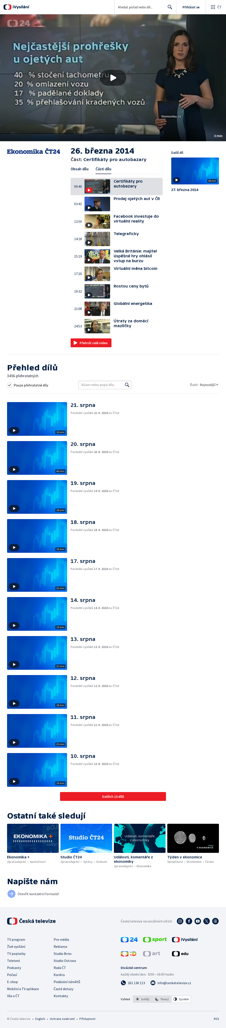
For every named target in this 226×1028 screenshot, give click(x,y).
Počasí (12, 974)
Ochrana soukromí (62, 1019)
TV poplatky (16, 953)
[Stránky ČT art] (151, 955)
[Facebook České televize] (188, 921)
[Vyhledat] (127, 385)
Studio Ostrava (65, 960)
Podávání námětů (67, 982)
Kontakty (61, 996)
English (40, 1019)
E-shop (12, 982)
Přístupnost (87, 1019)
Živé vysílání (16, 946)
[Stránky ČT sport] (155, 941)
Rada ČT (60, 967)
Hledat (170, 7)
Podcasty (14, 967)
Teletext (13, 960)
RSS (216, 1019)
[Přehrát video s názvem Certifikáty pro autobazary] (113, 78)
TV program (16, 939)
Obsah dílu (80, 168)
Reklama (60, 946)
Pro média (61, 939)
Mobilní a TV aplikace (23, 989)
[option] (142, 999)
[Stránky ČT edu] (180, 955)
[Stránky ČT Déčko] (128, 955)
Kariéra (59, 974)
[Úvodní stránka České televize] (31, 921)
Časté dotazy (63, 989)
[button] (113, 77)
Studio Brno (63, 953)
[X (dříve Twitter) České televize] (206, 921)
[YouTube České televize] (197, 921)
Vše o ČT (13, 996)
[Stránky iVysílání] (185, 941)
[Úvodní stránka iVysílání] (20, 7)
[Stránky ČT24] (129, 941)
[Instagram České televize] (180, 921)
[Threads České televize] (215, 921)
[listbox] (162, 999)
